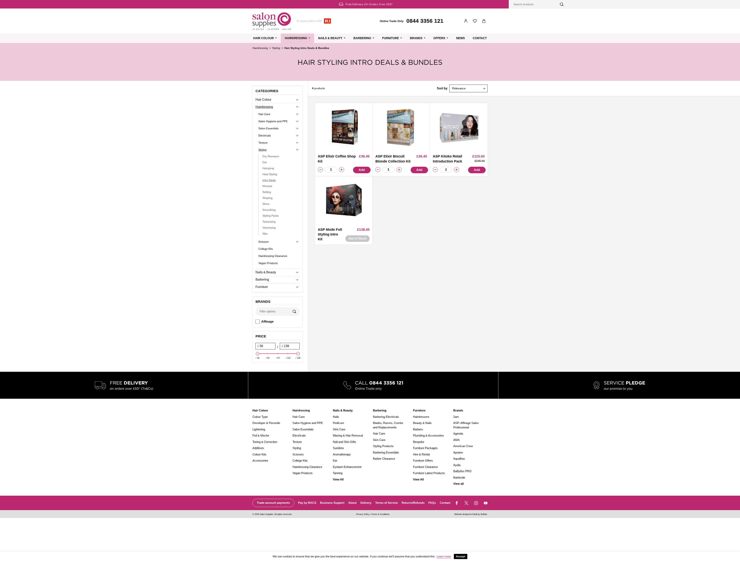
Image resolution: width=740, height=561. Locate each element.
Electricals (264, 135)
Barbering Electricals (386, 416)
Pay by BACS (307, 502)
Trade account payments (273, 502)
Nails (336, 416)
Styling (276, 48)
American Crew (463, 446)
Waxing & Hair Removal (348, 435)
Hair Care (264, 114)
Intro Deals (269, 180)
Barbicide (459, 477)
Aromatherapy (342, 454)
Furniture (390, 38)
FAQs (432, 502)
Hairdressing (296, 38)
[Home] (271, 21)
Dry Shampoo (270, 156)
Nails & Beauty (330, 38)
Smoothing (269, 209)
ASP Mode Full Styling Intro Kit (330, 234)
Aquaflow (459, 458)
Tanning (337, 473)
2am (456, 416)
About (352, 502)
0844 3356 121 (424, 21)
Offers (439, 38)
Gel (264, 162)
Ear (335, 460)
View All (338, 479)
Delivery (365, 502)
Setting (266, 191)
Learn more (444, 556)
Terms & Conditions (380, 514)
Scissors (263, 241)
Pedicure (338, 423)
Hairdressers (421, 416)
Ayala (456, 465)
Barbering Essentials (386, 452)
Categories (267, 91)
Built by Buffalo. (480, 514)
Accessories (260, 460)
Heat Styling (269, 174)
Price (261, 336)
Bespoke (418, 441)
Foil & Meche (260, 435)
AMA (456, 440)
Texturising (269, 221)
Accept (460, 556)
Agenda (458, 433)
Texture (262, 142)
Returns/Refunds (413, 502)
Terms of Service (386, 502)
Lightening (258, 429)
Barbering (362, 38)
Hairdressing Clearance (272, 255)
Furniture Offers (423, 460)
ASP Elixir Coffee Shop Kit (337, 158)
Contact (480, 38)
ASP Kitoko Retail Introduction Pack (447, 158)
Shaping (267, 197)
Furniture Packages (425, 448)
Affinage (267, 321)
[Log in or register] (465, 21)
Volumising (269, 227)
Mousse (267, 186)
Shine (265, 203)
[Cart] (484, 21)
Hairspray (268, 168)
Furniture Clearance (425, 466)
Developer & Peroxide (266, 423)
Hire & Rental (421, 454)
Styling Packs (270, 215)
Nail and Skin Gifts (344, 441)
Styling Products (383, 446)
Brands (416, 38)
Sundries (338, 448)
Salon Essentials (268, 128)
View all (458, 483)
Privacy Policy (362, 514)
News (460, 38)
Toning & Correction (264, 441)
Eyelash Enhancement (347, 466)
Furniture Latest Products (429, 473)
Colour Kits (259, 454)
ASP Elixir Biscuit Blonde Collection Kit (392, 158)
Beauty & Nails (422, 423)
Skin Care (339, 429)
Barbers (418, 429)
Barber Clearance (384, 458)
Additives (258, 448)
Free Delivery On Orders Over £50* (369, 4)
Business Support (332, 502)
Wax (265, 233)
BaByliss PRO (462, 471)
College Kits (265, 248)
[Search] (561, 4)
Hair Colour (263, 38)
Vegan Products (268, 263)
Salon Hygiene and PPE (273, 121)
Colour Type (260, 416)
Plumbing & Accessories (428, 435)
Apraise (458, 452)
